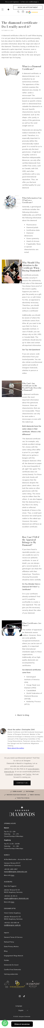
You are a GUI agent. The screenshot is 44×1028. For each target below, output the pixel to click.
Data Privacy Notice (11, 946)
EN (27, 12)
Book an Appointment (28, 7)
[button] (2, 9)
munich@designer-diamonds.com (15, 871)
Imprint (6, 933)
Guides (6, 960)
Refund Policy (9, 942)
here (12, 875)
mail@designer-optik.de (12, 925)
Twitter (28, 774)
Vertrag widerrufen (11, 974)
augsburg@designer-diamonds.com (16, 898)
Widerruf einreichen (22, 1024)
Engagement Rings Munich (13, 956)
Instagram (17, 774)
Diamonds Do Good (11, 965)
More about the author (16, 748)
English (21, 1010)
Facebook (9, 774)
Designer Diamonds (24, 1016)
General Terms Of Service (13, 937)
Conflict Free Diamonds (12, 969)
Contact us (22, 783)
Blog (5, 951)
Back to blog (23, 715)
